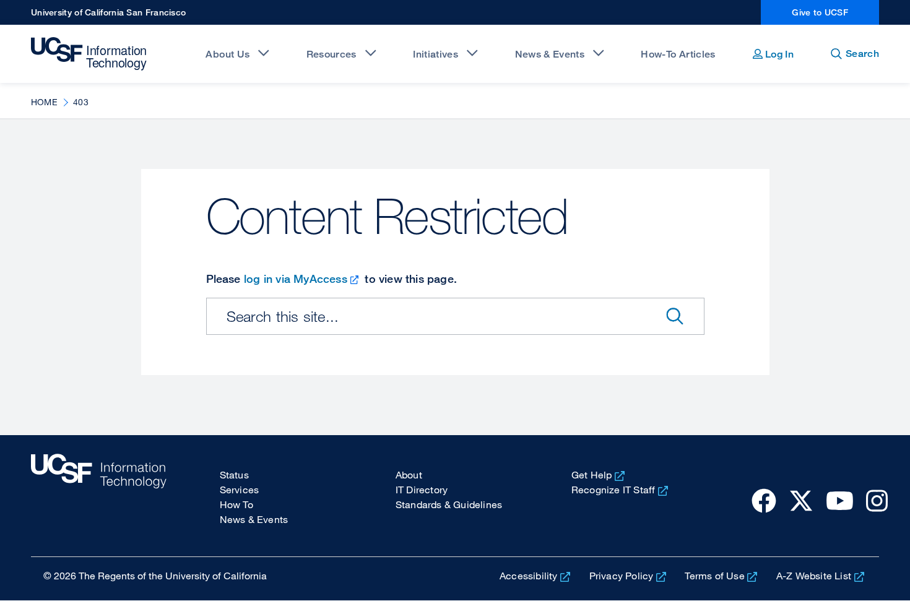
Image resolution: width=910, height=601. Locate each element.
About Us (227, 54)
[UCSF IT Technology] (90, 54)
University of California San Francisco (108, 12)
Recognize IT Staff (613, 489)
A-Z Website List (813, 575)
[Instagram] (877, 500)
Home (44, 102)
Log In (778, 54)
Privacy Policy (621, 575)
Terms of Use (714, 575)
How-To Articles (678, 54)
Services (239, 489)
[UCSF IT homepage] (99, 496)
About (409, 475)
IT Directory (422, 489)
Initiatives (435, 54)
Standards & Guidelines (449, 504)
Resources (331, 54)
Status (234, 475)
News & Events (549, 54)
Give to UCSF (820, 12)
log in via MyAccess (295, 278)
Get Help (591, 475)
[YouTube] (840, 500)
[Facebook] (764, 500)
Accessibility (529, 575)
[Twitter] (801, 500)
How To (236, 504)
